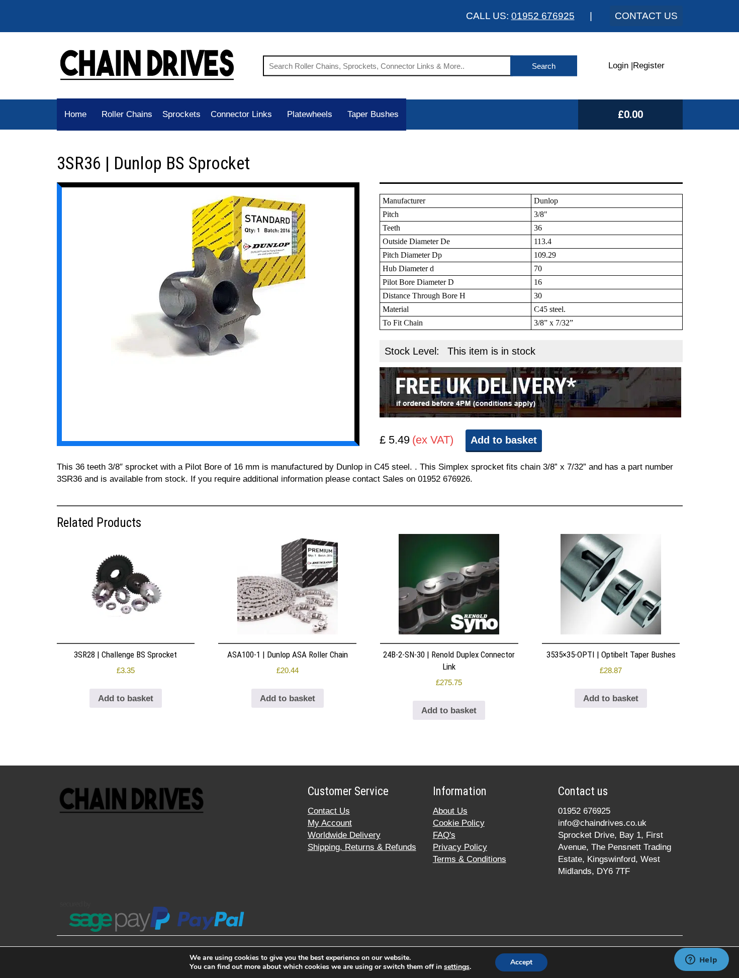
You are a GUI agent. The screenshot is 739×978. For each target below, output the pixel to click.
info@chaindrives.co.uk (602, 823)
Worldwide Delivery (344, 835)
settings (457, 966)
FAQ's (444, 835)
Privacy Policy (460, 847)
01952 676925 (543, 16)
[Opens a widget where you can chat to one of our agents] (701, 960)
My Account (330, 823)
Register (649, 65)
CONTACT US (646, 16)
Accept (521, 962)
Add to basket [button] (125, 698)
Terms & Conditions (469, 859)
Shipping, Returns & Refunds (362, 847)
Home (75, 114)
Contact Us (329, 811)
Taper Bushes (373, 114)
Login (618, 65)
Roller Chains (127, 114)
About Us (450, 811)
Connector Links (241, 114)
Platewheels (309, 114)
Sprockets (181, 114)
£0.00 (630, 114)
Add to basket (504, 440)
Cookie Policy (459, 823)
